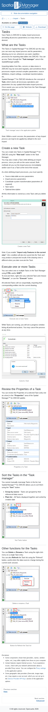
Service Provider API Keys (17, 679)
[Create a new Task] (24, 222)
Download (42, 27)
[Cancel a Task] (24, 356)
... (6, 18)
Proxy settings (41, 668)
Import (15, 18)
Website (29, 27)
